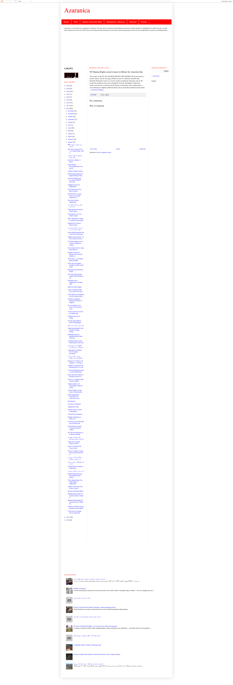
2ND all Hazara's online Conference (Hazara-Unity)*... (75, 428)
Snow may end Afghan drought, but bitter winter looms (75, 265)
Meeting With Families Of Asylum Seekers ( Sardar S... (75, 495)
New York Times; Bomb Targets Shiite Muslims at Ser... (76, 276)
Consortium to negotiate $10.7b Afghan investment (75, 351)
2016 (68, 97)
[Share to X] (105, 95)
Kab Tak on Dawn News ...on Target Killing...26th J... (76, 150)
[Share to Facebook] (106, 95)
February (71, 139)
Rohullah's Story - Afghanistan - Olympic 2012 (75, 282)
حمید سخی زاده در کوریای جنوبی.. (82, 598)
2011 (68, 517)
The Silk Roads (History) (75, 414)
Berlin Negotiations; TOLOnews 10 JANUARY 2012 (73, 396)
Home (66, 22)
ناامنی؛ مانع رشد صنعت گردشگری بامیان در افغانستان (87, 616)
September (71, 119)
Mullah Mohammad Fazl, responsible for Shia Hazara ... (75, 475)
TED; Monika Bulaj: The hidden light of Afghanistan (75, 481)
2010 (68, 520)
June (69, 128)
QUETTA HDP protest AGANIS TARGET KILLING (74, 180)
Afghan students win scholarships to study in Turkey (75, 385)
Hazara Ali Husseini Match (75, 491)
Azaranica (77, 10)
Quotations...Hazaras (115, 22)
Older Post (143, 149)
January (70, 142)
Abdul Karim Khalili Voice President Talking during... (75, 329)
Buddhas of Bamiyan (80, 588)
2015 (68, 100)
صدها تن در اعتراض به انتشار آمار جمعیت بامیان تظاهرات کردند (89, 579)
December (71, 111)
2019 (68, 88)
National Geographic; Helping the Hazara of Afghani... (75, 300)
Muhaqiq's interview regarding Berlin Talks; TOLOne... (75, 336)
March (70, 136)
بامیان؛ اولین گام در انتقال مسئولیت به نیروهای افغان (87, 635)
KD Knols (156, 76)
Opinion (132, 22)
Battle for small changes (75, 287)
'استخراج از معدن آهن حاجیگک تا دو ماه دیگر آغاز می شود (88, 664)
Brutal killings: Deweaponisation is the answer (75, 166)
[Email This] (101, 95)
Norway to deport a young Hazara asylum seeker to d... (75, 452)
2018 (68, 91)
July (69, 125)
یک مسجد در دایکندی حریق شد (76, 471)
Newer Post (93, 149)
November (71, 114)
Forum (144, 22)
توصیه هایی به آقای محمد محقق (76, 325)
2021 (68, 85)
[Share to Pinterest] (108, 95)
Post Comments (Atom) (104, 152)
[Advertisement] (116, 49)
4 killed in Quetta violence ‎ (75, 171)
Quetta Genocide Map (92, 22)
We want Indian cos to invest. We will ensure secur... (75, 307)
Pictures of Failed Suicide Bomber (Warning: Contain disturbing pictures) (95, 607)
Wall (76, 22)
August (70, 122)
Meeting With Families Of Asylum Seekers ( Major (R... (75, 502)
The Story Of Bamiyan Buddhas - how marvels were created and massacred (95, 626)
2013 (68, 105)
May (69, 131)
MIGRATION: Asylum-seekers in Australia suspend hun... (75, 195)
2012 (68, 108)
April (69, 133)
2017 (68, 94)
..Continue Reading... (97, 90)
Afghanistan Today (73, 407)
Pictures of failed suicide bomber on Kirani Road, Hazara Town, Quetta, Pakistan (97, 654)
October (70, 116)
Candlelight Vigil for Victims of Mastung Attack (87, 645)
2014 (68, 102)
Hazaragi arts (71, 401)
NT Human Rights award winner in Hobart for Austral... (75, 243)
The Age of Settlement (74, 404)
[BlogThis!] (103, 95)
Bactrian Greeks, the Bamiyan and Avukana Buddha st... (75, 254)
